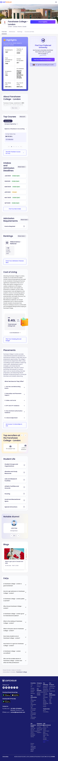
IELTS (44, 710)
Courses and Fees (29, 31)
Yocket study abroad (40, 692)
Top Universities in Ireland (33, 717)
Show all (22, 116)
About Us (39, 684)
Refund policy (32, 750)
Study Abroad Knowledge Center (45, 702)
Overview (4, 31)
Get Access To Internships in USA (14, 425)
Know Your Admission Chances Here (15, 261)
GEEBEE (38, 694)
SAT (50, 699)
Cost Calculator (45, 696)
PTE (50, 700)
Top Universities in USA (33, 700)
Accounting (8, 121)
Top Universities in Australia (33, 713)
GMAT (50, 703)
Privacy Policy (32, 744)
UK (31, 686)
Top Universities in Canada (33, 709)
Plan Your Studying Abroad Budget (13, 339)
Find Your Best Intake (15, 209)
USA (32, 684)
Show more (21, 167)
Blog (44, 698)
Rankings (19, 31)
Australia (33, 690)
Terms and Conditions (33, 747)
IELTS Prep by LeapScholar (52, 690)
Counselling (45, 711)
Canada (32, 688)
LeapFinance (52, 686)
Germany (33, 693)
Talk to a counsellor (45, 693)
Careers (38, 686)
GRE (50, 702)
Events (44, 706)
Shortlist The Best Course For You (13, 152)
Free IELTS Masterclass (46, 690)
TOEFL (50, 697)
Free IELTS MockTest (45, 687)
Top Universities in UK (33, 704)
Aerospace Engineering (11, 124)
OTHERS (53, 756)
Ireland (32, 691)
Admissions (12, 31)
